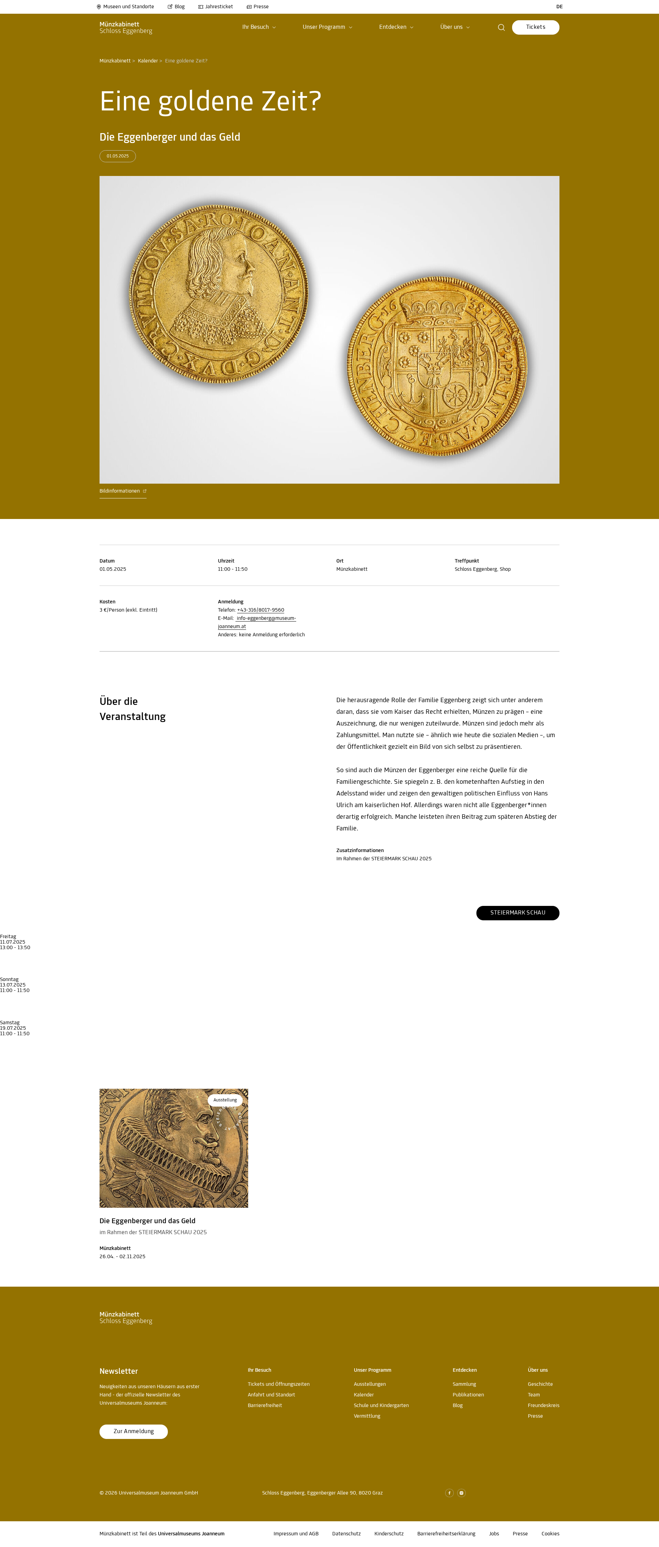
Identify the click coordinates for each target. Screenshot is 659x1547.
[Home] (126, 28)
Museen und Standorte (128, 7)
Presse (261, 7)
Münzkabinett (115, 61)
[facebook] (449, 1493)
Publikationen (468, 1395)
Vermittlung (367, 1416)
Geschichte (540, 1384)
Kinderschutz (389, 1534)
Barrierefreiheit (265, 1405)
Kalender (148, 61)
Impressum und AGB (296, 1534)
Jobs (494, 1534)
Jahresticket (219, 7)
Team (534, 1395)
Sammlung (464, 1384)
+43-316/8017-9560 (260, 610)
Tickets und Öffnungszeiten (279, 1384)
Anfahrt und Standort (271, 1395)
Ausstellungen (370, 1384)
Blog (180, 7)
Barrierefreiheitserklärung (446, 1534)
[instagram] (461, 1493)
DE (559, 7)
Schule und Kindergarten (381, 1405)
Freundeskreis (543, 1405)
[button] (259, 27)
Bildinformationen (120, 491)
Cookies (550, 1534)
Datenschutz (346, 1534)
